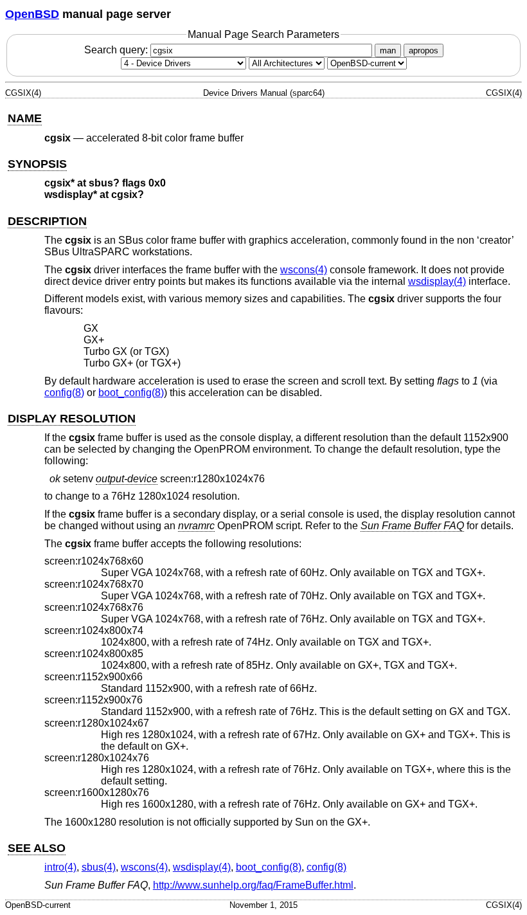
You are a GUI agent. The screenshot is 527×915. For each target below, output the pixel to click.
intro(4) (60, 867)
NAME (25, 118)
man (388, 50)
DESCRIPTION (47, 221)
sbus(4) (99, 867)
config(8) (64, 392)
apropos (423, 50)
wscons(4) (303, 269)
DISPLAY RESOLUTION (72, 418)
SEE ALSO (37, 848)
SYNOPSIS (37, 164)
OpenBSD (32, 14)
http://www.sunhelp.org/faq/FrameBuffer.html (253, 885)
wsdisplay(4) (437, 281)
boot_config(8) (131, 392)
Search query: (117, 49)
